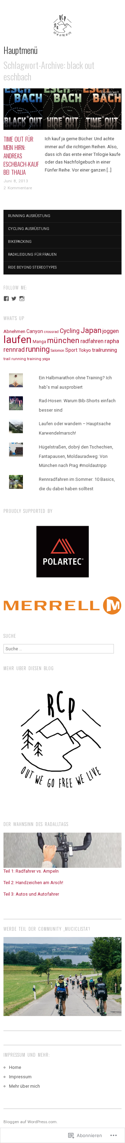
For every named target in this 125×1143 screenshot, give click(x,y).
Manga (39, 341)
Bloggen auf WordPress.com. (30, 1121)
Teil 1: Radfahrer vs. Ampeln (31, 871)
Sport (71, 350)
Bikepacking (20, 241)
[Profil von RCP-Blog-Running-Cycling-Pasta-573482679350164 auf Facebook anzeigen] (6, 298)
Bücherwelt (110, 92)
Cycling (70, 330)
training (34, 358)
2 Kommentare (17, 187)
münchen (63, 340)
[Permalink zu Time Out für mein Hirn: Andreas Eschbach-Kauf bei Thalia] (62, 111)
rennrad (14, 349)
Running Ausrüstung (29, 216)
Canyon (34, 331)
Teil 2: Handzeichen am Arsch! (33, 882)
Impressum (20, 1076)
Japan (91, 330)
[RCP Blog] (62, 28)
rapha (112, 341)
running (38, 349)
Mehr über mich (24, 1086)
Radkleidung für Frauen (32, 254)
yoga (46, 359)
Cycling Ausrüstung (28, 229)
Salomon (57, 350)
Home (15, 1067)
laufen (17, 340)
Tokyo (84, 350)
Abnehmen (14, 331)
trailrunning (104, 350)
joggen (110, 331)
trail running (14, 358)
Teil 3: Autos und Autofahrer (31, 894)
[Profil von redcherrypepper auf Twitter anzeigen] (14, 298)
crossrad (51, 332)
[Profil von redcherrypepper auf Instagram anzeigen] (22, 298)
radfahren (92, 341)
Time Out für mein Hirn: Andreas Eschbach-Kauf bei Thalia (21, 155)
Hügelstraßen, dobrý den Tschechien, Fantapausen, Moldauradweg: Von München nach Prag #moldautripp (76, 456)
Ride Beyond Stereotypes (32, 267)
